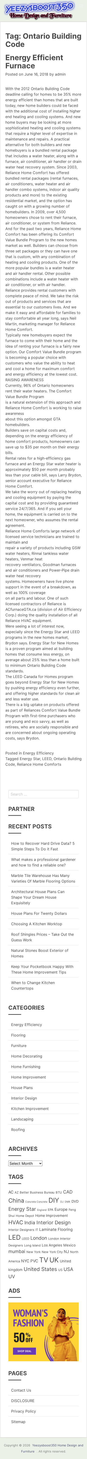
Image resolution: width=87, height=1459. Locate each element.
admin (60, 74)
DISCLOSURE (23, 1400)
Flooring (18, 1035)
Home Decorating (26, 1056)
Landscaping (22, 1119)
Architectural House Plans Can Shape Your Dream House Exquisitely (37, 897)
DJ (62, 1201)
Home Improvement (28, 1077)
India (29, 1222)
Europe (61, 1209)
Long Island (32, 1245)
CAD (68, 1192)
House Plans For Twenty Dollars (39, 913)
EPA (50, 1209)
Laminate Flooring (56, 1229)
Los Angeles (52, 1245)
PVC (34, 1261)
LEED (47, 758)
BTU (59, 1192)
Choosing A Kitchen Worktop (36, 923)
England (42, 1209)
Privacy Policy (23, 1411)
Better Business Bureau (37, 1192)
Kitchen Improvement (30, 1108)
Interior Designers (21, 1230)
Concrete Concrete (36, 1201)
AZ (17, 1192)
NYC (25, 1261)
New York (33, 1252)
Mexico (69, 1245)
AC (10, 1192)
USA (68, 1269)
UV (11, 1276)
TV (43, 1260)
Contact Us (21, 1390)
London (38, 1238)
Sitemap (18, 1421)
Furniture (18, 1045)
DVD (75, 1201)
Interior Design (24, 1098)
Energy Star (30, 758)
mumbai (16, 1251)
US (60, 1270)
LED (14, 1237)
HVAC (15, 1222)
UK (54, 1260)
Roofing (18, 1129)
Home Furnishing (25, 1066)
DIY (53, 1200)
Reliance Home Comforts (39, 764)
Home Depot (25, 1216)
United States (40, 1269)
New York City (52, 1252)
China (16, 1200)
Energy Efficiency (38, 753)
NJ (66, 1251)
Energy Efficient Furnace (34, 61)
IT (36, 1230)
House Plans (22, 1087)
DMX (67, 1201)
